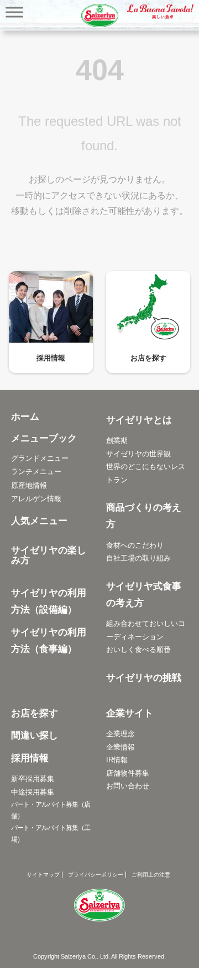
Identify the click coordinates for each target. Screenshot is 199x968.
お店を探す (148, 358)
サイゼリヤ (99, 15)
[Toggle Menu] (14, 12)
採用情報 (50, 358)
